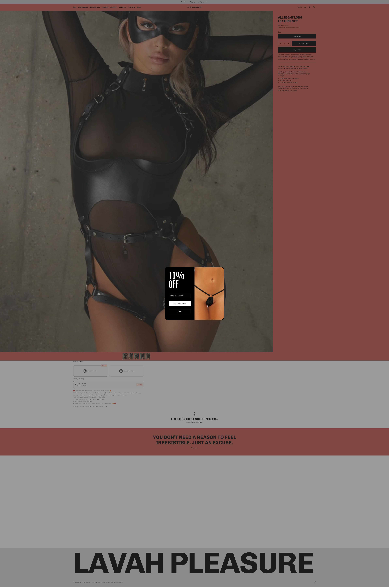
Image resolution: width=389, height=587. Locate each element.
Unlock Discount (179, 303)
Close (180, 312)
